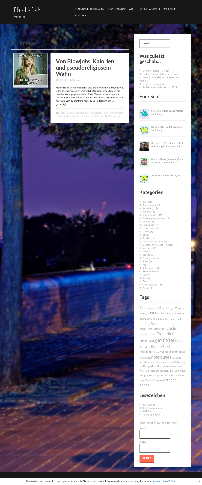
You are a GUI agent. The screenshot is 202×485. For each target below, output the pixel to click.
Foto (153, 334)
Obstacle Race (150, 258)
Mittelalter (148, 248)
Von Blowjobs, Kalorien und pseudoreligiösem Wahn (85, 67)
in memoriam (149, 228)
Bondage (147, 211)
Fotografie (148, 221)
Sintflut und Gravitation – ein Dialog (160, 74)
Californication (177, 313)
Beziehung (63, 113)
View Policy (169, 481)
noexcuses (161, 357)
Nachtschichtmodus (172, 351)
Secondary (163, 370)
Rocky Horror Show (175, 367)
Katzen (146, 231)
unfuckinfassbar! (174, 375)
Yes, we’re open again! (154, 84)
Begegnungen (150, 205)
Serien (174, 370)
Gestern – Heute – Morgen (156, 71)
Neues (146, 255)
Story (145, 278)
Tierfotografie (156, 375)
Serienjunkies (149, 271)
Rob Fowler (164, 367)
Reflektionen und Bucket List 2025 (160, 87)
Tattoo (146, 281)
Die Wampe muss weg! (154, 218)
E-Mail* (143, 442)
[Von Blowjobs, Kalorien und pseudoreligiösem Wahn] (30, 70)
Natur (145, 251)
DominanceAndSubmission (152, 329)
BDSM (146, 201)
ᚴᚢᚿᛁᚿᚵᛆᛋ (27, 9)
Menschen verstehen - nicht (95, 113)
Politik (146, 261)
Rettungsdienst (150, 268)
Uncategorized (150, 284)
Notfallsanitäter (147, 362)
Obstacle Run (162, 362)
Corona (143, 319)
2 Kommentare (114, 116)
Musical (156, 352)
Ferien (167, 329)
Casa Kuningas (116, 9)
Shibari (182, 370)
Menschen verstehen (153, 241)
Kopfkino (147, 238)
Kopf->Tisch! (161, 346)
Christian (76, 80)
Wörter (146, 288)
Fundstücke (148, 225)
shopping (144, 375)
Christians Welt (150, 9)
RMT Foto (147, 411)
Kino (145, 235)
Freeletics (165, 333)
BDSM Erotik (149, 404)
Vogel (142, 380)
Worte (133, 9)
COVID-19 (151, 319)
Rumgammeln (149, 370)
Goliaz (179, 341)
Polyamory (179, 362)
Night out (145, 357)
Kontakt (80, 15)
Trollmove (98, 116)
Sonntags (80, 116)
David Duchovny (166, 319)
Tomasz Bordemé (151, 414)
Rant (145, 265)
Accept (156, 481)
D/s (157, 318)
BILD (158, 314)
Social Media (69, 116)
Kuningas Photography (89, 9)
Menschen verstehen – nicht (157, 245)
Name (143, 428)
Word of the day (153, 380)
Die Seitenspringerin (153, 408)
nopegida (176, 358)
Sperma (89, 116)
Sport (145, 274)
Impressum (169, 9)
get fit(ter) (165, 340)
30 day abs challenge (157, 308)
